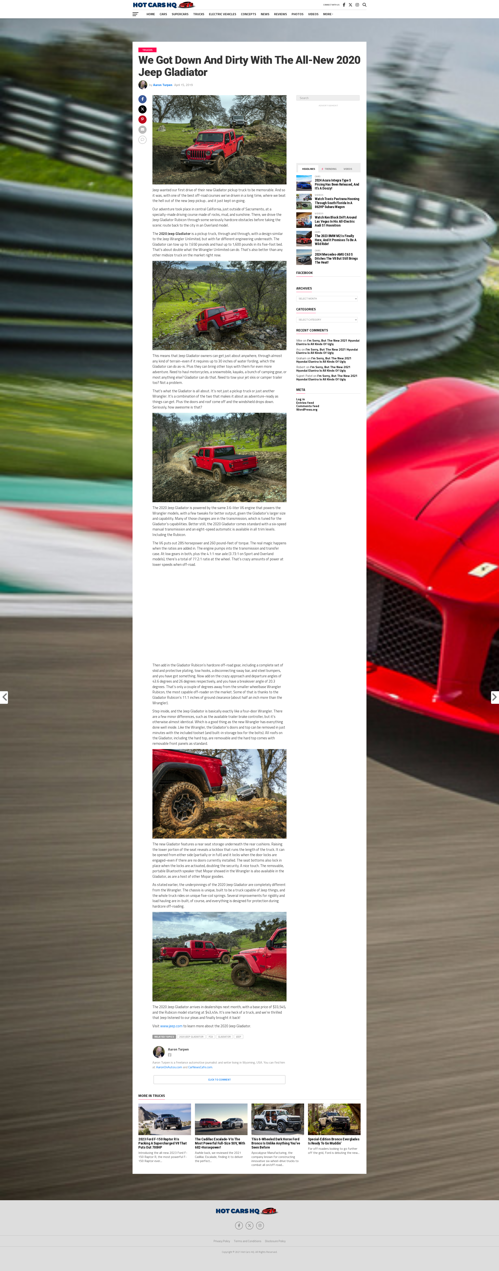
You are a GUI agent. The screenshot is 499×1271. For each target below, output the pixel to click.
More (327, 14)
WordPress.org (307, 409)
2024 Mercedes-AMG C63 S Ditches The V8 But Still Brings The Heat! (336, 258)
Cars (163, 14)
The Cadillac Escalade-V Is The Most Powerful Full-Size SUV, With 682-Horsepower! (220, 1143)
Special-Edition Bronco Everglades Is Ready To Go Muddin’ (333, 1141)
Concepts (248, 14)
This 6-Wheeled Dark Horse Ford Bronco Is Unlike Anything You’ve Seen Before (275, 1143)
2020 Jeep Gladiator (191, 1037)
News (265, 14)
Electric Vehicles (222, 14)
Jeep (238, 1037)
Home (151, 14)
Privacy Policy (222, 1241)
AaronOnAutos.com (169, 1067)
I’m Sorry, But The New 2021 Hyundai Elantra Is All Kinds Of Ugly (327, 342)
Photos (297, 14)
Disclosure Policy (275, 1241)
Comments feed (307, 406)
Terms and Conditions (247, 1241)
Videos (313, 14)
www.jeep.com (171, 1026)
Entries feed (305, 402)
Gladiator (224, 1037)
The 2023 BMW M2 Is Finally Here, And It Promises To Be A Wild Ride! (335, 240)
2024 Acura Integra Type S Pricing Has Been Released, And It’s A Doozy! (337, 184)
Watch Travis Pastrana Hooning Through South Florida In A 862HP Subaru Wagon (337, 203)
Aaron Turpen (162, 84)
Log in (300, 399)
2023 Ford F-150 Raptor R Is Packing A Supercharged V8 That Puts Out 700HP (162, 1143)
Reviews (280, 14)
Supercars (180, 14)
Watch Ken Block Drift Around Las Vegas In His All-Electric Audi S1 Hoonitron (336, 221)
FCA (211, 1037)
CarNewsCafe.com (200, 1067)
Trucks (198, 14)
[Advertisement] (249, 30)
